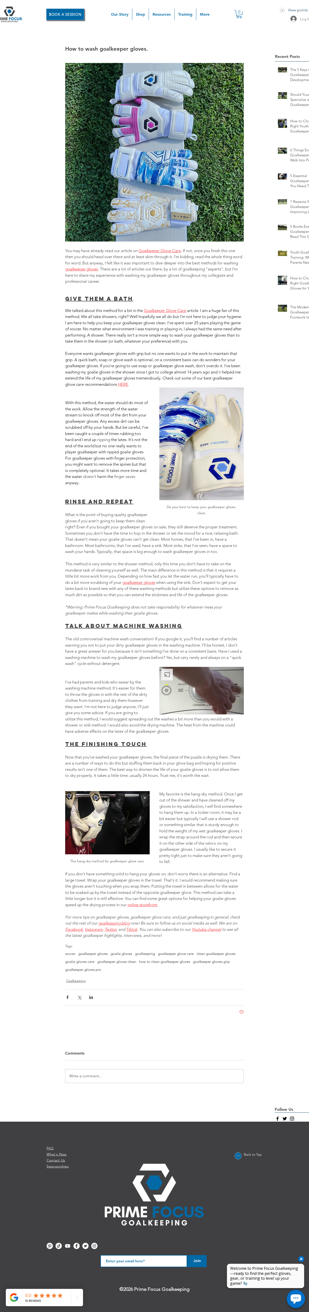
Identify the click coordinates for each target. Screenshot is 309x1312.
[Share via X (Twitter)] (79, 997)
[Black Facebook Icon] (277, 1118)
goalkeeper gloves (93, 954)
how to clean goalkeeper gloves (164, 962)
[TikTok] (59, 1246)
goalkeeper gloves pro (83, 969)
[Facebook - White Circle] (76, 1246)
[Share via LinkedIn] (91, 997)
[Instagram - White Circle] (94, 1246)
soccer (70, 954)
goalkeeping (145, 954)
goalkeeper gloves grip (211, 962)
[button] (140, 14)
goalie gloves (121, 954)
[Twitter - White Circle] (85, 1246)
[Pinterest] (50, 1246)
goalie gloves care (79, 962)
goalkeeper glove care (176, 954)
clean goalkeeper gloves (216, 954)
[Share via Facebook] (67, 997)
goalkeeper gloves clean (116, 962)
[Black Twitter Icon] (285, 1118)
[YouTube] (67, 1246)
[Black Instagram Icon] (292, 1118)
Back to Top (253, 1154)
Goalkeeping (76, 981)
